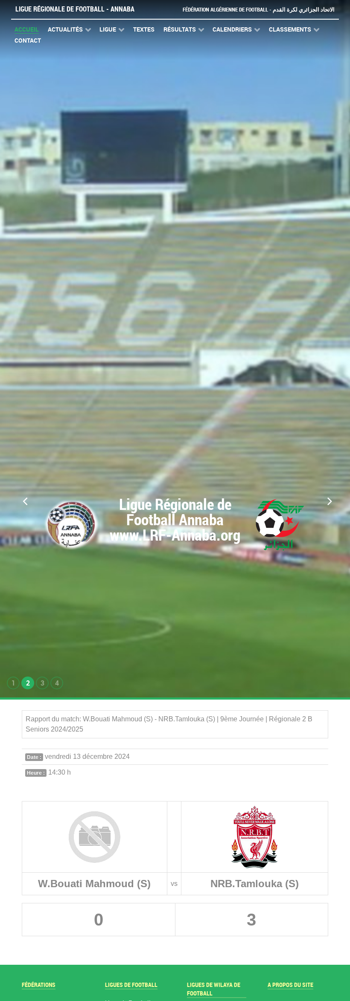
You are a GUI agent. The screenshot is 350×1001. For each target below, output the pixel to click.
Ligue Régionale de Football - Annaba (74, 9)
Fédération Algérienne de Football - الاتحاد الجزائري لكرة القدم (259, 9)
